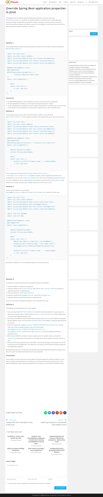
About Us (69, 495)
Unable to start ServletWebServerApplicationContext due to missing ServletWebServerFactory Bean (36, 439)
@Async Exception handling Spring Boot (15, 449)
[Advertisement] (36, 33)
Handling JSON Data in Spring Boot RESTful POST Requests (57, 450)
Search (71, 31)
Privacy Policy (53, 495)
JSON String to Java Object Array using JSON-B (36, 449)
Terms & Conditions (61, 495)
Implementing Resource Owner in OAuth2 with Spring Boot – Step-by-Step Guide (57, 439)
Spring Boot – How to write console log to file (15, 437)
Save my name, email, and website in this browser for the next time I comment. (29, 483)
